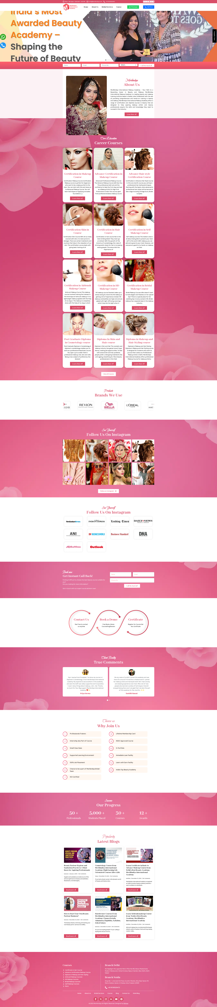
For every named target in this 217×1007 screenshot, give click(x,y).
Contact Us (126, 993)
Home (86, 7)
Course (118, 7)
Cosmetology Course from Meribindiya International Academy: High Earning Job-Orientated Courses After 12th (107, 869)
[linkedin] (151, 2)
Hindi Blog (136, 993)
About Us (95, 7)
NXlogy (126, 1003)
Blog (117, 993)
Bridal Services (107, 7)
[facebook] (144, 2)
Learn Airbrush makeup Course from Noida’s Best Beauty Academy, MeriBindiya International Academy (139, 917)
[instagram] (148, 2)
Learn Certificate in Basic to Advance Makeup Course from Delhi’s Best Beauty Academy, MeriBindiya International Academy (138, 870)
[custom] (153, 2)
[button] (107, 700)
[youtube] (150, 2)
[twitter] (146, 2)
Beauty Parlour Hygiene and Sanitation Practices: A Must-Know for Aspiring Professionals (77, 867)
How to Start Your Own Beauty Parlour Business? (76, 915)
